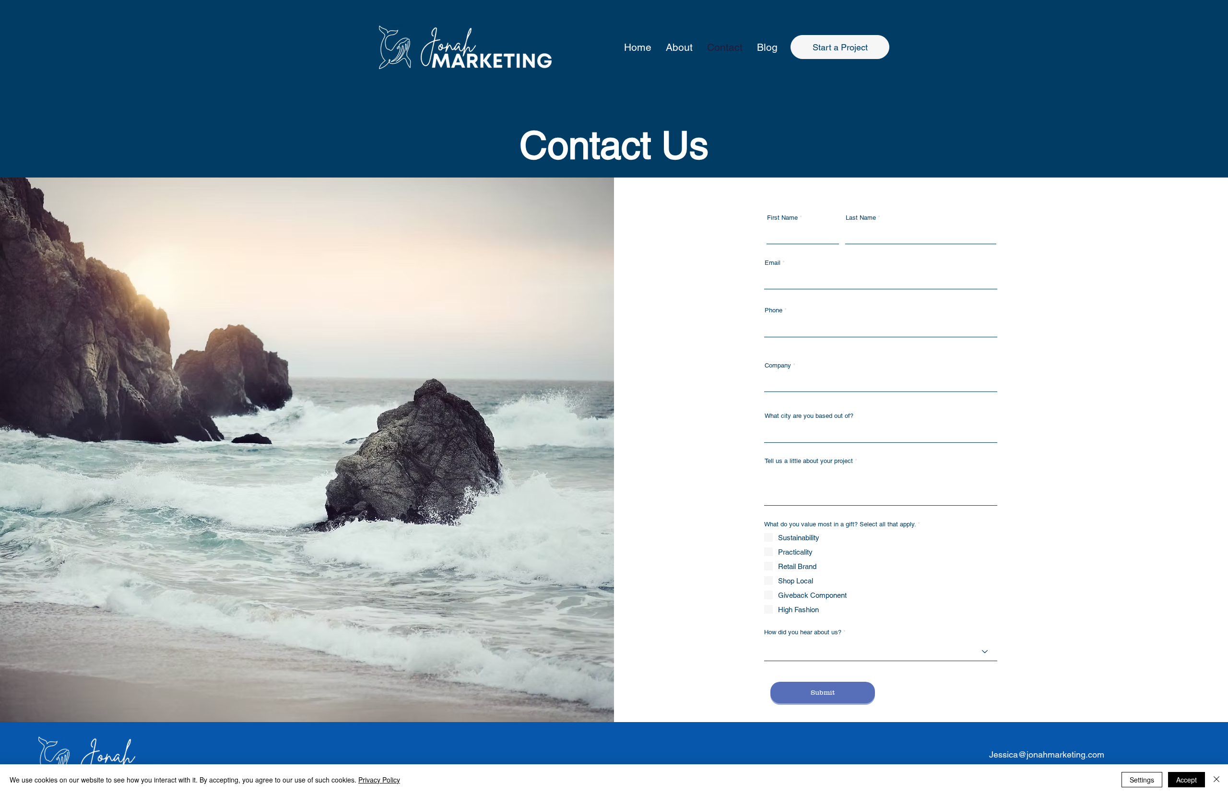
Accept (1186, 779)
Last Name (861, 217)
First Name (782, 217)
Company (778, 365)
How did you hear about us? (802, 632)
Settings (1142, 779)
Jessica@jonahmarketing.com (1046, 754)
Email (772, 263)
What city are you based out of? (809, 416)
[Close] (1216, 779)
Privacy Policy (379, 779)
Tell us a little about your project (809, 461)
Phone (773, 310)
